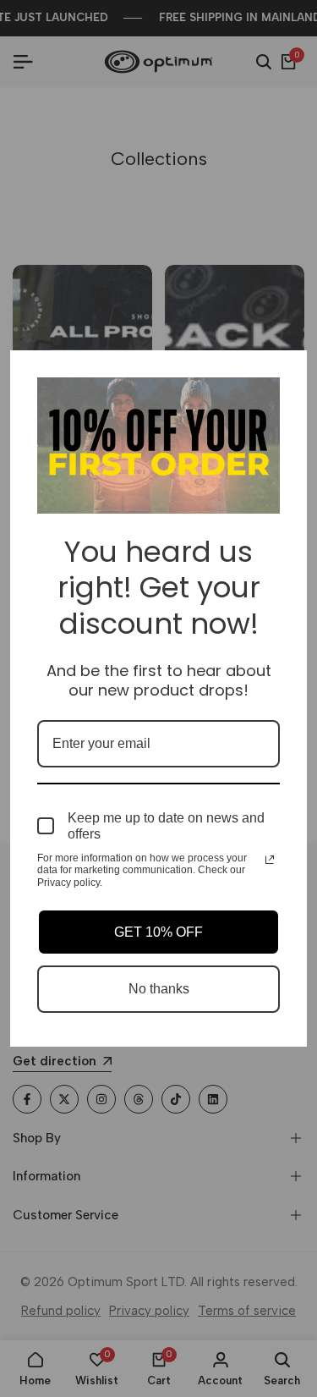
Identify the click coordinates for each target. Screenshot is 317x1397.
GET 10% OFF (158, 932)
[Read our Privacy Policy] (270, 860)
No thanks (158, 989)
